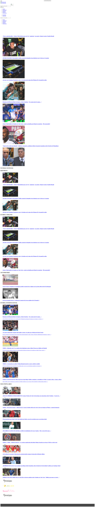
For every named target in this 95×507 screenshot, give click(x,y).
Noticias (4, 22)
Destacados (5, 23)
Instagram (4, 15)
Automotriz (5, 20)
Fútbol (4, 19)
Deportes (4, 21)
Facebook (4, 14)
